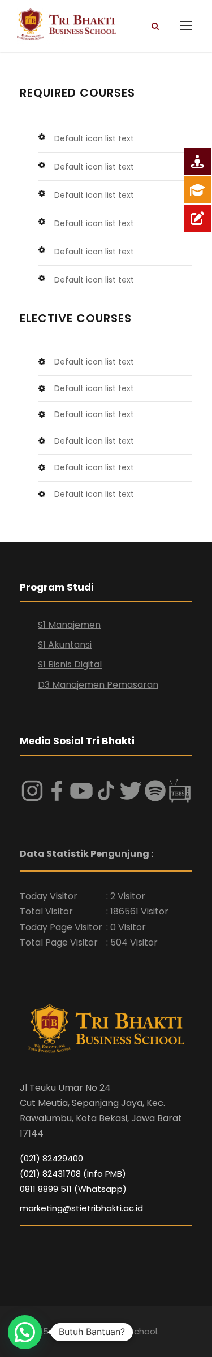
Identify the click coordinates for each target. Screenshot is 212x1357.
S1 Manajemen (69, 624)
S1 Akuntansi (65, 644)
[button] (25, 1332)
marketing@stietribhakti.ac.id (81, 1208)
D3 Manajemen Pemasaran (98, 684)
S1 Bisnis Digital (70, 664)
